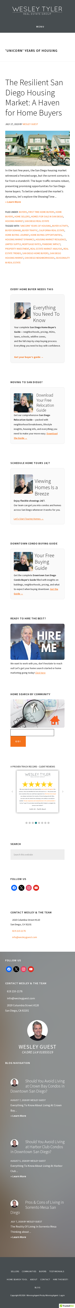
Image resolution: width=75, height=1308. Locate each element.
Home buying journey (17, 234)
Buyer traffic (30, 230)
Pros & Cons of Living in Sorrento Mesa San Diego (37, 1207)
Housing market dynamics (20, 239)
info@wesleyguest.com (24, 937)
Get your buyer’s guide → (28, 357)
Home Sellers (22, 216)
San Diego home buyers (35, 253)
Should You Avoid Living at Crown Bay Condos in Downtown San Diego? (37, 1086)
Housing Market (14, 221)
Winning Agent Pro (35, 1295)
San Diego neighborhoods (40, 257)
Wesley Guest (37, 1046)
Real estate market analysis (46, 248)
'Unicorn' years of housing (35, 225)
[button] (26, 823)
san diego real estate (37, 221)
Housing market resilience (51, 239)
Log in (62, 1295)
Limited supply (13, 244)
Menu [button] (40, 26)
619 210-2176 (19, 930)
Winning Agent (51, 1295)
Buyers (23, 212)
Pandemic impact (51, 244)
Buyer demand (13, 230)
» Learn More (18, 202)
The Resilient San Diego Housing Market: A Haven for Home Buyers (34, 97)
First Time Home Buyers (41, 212)
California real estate (51, 230)
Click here (40, 672)
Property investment (17, 248)
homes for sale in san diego (47, 216)
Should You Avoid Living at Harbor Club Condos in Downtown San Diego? (37, 1147)
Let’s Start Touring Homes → (29, 518)
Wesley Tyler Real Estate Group (37, 11)
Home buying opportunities (46, 234)
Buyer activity (60, 225)
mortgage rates (31, 244)
